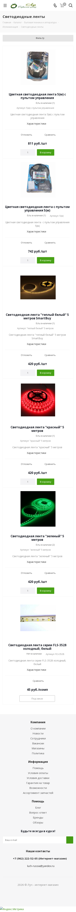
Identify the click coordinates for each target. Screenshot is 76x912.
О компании (38, 728)
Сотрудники (38, 738)
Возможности (38, 788)
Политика (38, 753)
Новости (38, 733)
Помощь (38, 768)
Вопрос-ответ (38, 812)
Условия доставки (38, 778)
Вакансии (38, 743)
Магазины (38, 748)
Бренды (38, 817)
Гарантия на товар (38, 783)
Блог (38, 807)
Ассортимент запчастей (38, 793)
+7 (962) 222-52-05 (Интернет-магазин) (40, 858)
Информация (38, 762)
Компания (38, 722)
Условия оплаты (38, 773)
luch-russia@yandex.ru (40, 866)
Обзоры (38, 822)
